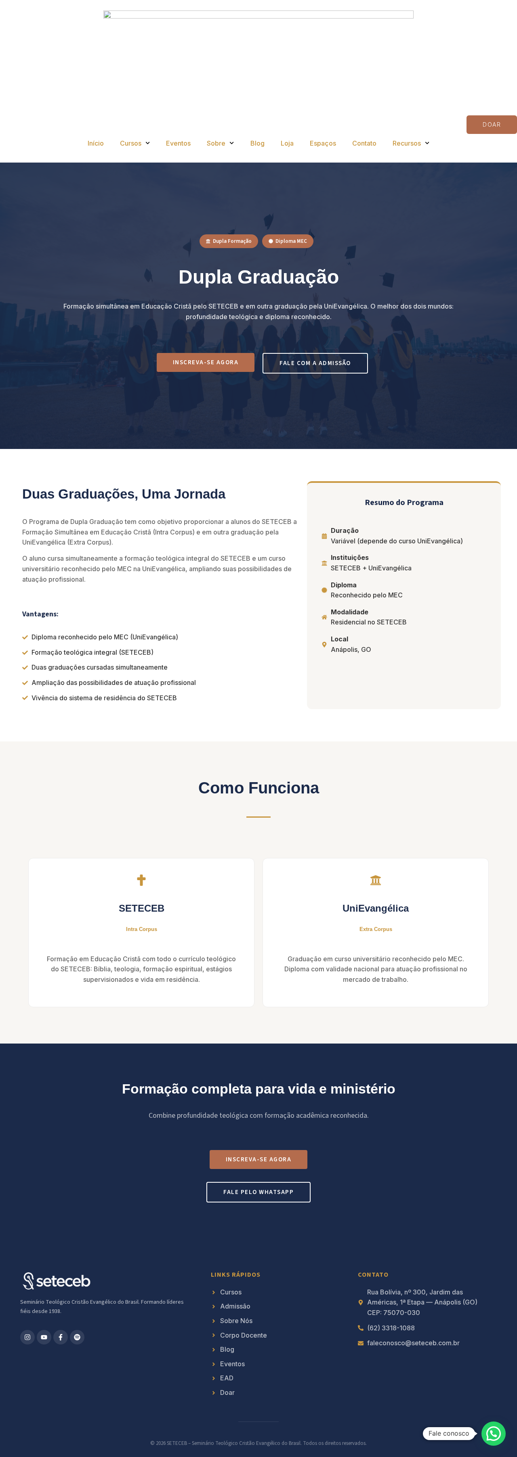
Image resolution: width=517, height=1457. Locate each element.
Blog (257, 143)
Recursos (407, 143)
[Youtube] (44, 1337)
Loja (287, 143)
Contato (364, 143)
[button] (493, 1434)
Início (96, 143)
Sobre (216, 143)
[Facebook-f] (60, 1337)
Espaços (323, 143)
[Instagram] (27, 1337)
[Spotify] (77, 1337)
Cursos (130, 143)
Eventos (178, 143)
